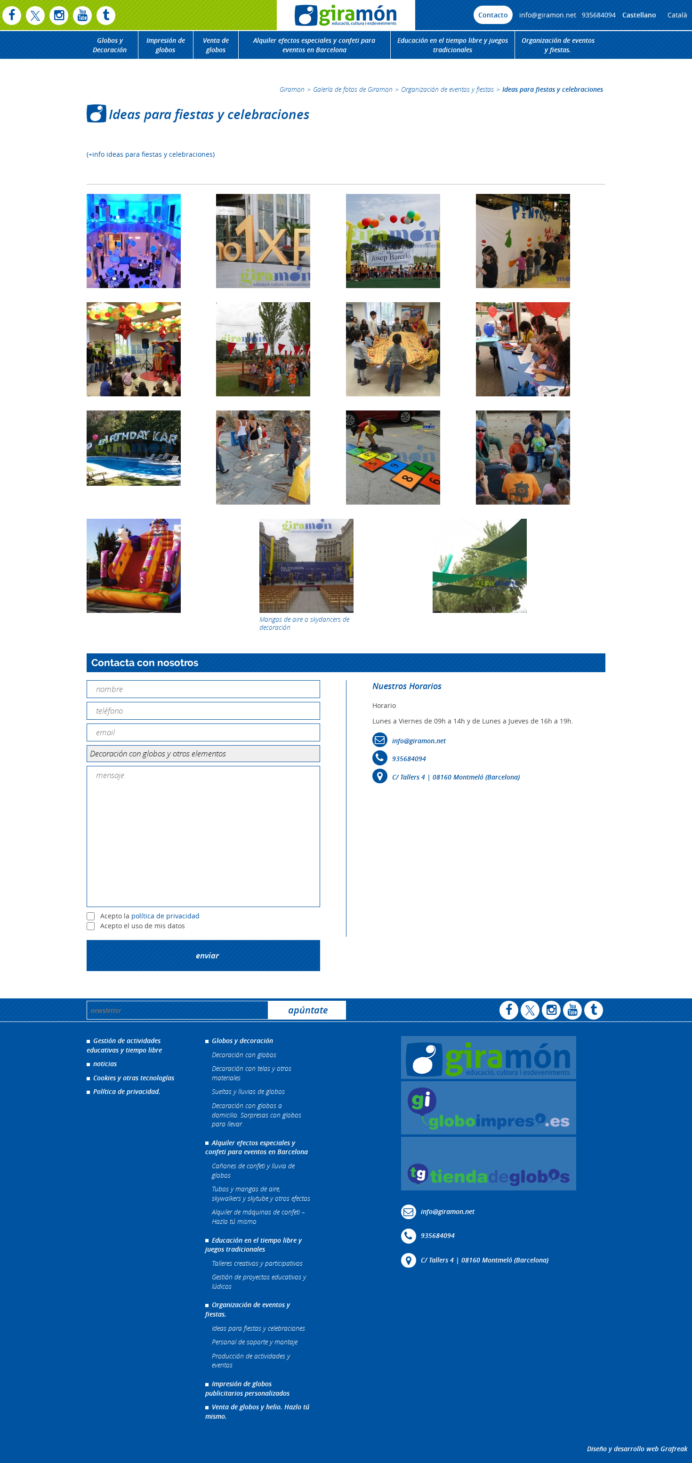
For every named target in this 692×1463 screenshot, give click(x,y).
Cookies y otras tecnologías (133, 1077)
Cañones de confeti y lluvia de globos (253, 1170)
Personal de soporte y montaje (255, 1341)
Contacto (493, 14)
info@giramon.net (547, 14)
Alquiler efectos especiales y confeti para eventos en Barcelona (314, 45)
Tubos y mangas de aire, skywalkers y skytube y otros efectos (261, 1193)
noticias (105, 1063)
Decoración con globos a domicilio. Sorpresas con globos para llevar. (256, 1114)
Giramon (292, 89)
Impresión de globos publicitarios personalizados (247, 1388)
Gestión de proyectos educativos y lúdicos (259, 1281)
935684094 (599, 14)
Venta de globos (216, 45)
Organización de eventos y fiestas (447, 89)
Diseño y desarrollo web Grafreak (637, 1448)
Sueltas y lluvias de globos (248, 1091)
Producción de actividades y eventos (251, 1360)
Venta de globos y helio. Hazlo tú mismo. (257, 1411)
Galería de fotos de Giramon (353, 89)
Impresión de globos (165, 45)
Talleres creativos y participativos (257, 1263)
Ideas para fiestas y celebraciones (258, 1328)
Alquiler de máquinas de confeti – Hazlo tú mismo (258, 1216)
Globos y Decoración (110, 45)
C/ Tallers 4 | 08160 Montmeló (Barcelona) (456, 776)
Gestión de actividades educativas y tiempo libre (124, 1045)
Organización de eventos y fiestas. (558, 45)
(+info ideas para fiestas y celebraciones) (151, 154)
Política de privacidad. (127, 1091)
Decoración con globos (244, 1054)
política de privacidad (165, 916)
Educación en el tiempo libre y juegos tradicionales (452, 45)
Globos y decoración (242, 1040)
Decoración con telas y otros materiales (251, 1073)
